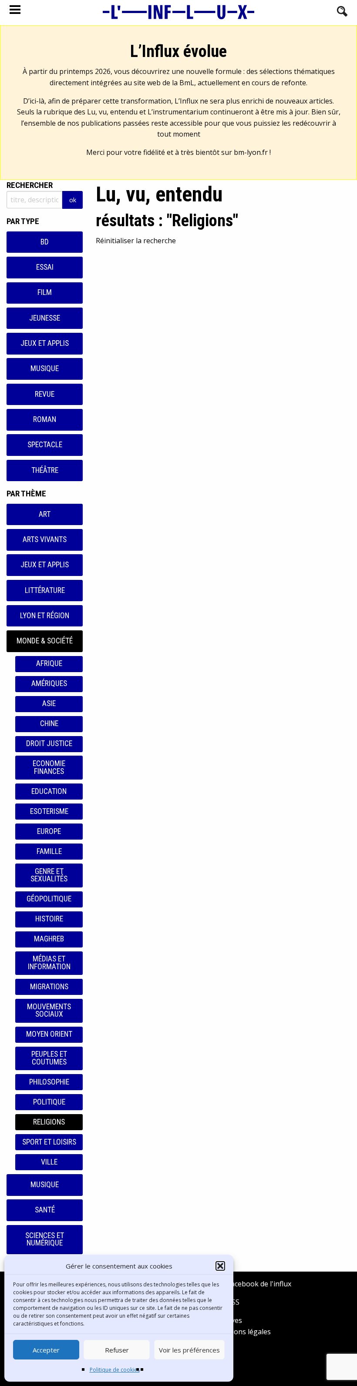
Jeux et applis (44, 343)
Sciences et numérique (44, 1239)
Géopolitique (49, 898)
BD (44, 242)
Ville (49, 1162)
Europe (49, 831)
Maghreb (49, 938)
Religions (49, 1122)
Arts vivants (45, 539)
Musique (44, 368)
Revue (44, 394)
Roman (44, 419)
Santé (45, 1209)
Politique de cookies (115, 1369)
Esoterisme (49, 811)
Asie (49, 703)
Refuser (117, 1350)
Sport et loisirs (49, 1142)
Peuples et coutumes (49, 1058)
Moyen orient (49, 1034)
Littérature (45, 590)
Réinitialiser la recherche (136, 240)
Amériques (49, 683)
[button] (220, 1266)
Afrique (49, 663)
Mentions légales (243, 1331)
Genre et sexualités (48, 875)
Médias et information (49, 962)
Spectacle (44, 444)
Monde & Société (45, 640)
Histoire (49, 918)
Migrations (49, 986)
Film (44, 292)
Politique (49, 1102)
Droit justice (49, 743)
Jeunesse (44, 318)
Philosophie (49, 1082)
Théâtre (44, 470)
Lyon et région (44, 615)
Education (49, 791)
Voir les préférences (189, 1350)
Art (45, 514)
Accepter (46, 1350)
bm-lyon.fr (251, 152)
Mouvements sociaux (49, 1010)
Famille (49, 851)
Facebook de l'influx (258, 1284)
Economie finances (49, 767)
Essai (45, 267)
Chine (49, 723)
